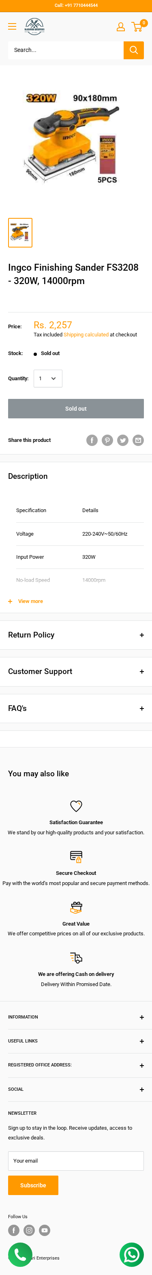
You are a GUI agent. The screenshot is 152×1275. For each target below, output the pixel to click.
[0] (137, 27)
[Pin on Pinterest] (107, 440)
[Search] (134, 50)
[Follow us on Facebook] (13, 1230)
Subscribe (33, 1185)
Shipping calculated (86, 335)
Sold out (76, 408)
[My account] (121, 26)
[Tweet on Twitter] (122, 440)
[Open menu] (12, 26)
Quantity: (18, 378)
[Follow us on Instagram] (29, 1230)
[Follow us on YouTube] (44, 1230)
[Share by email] (138, 440)
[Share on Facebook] (92, 440)
